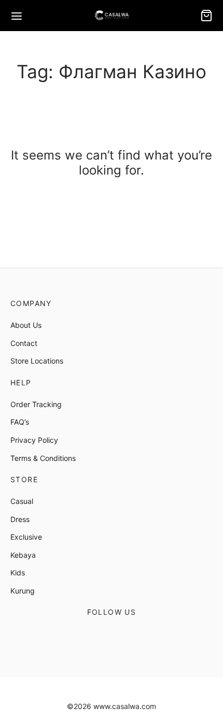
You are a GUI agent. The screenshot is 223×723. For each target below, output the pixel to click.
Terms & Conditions (43, 458)
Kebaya (23, 555)
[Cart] (206, 15)
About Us (25, 325)
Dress (20, 519)
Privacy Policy (34, 440)
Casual (21, 501)
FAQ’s (19, 421)
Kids (17, 572)
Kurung (22, 590)
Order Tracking (36, 404)
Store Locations (36, 360)
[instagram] (124, 636)
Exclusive (26, 536)
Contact (23, 343)
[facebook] (98, 636)
